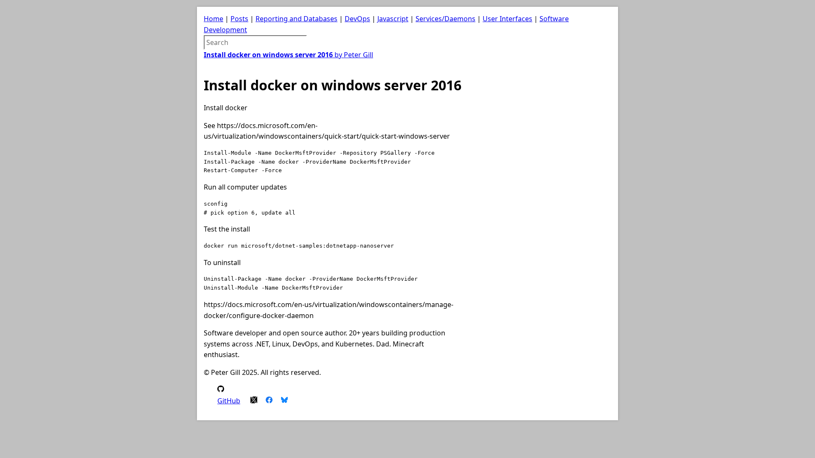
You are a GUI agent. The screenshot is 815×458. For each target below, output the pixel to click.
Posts (239, 18)
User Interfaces (507, 18)
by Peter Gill (288, 54)
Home (213, 18)
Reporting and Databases (296, 18)
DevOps (357, 18)
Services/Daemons (445, 18)
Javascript (392, 18)
